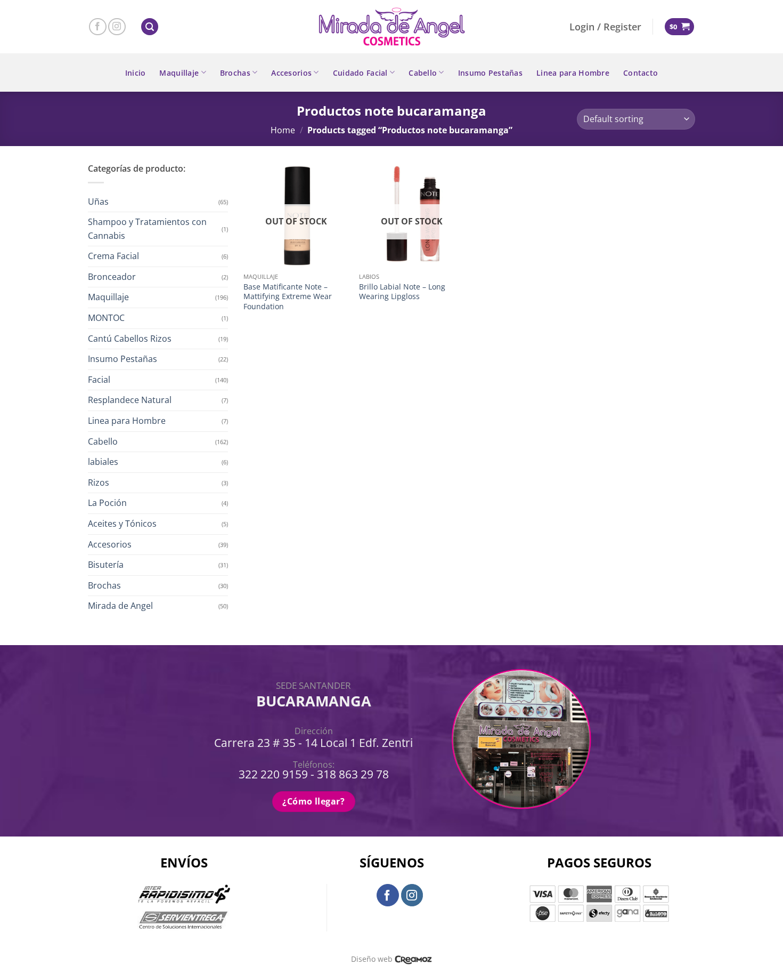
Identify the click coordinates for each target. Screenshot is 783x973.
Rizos (98, 482)
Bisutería (106, 564)
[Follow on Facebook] (98, 27)
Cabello (423, 73)
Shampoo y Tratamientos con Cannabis (147, 229)
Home (283, 130)
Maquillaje (179, 73)
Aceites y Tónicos (122, 523)
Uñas (98, 201)
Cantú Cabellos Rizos (130, 338)
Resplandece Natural (130, 400)
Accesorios (291, 73)
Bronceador (112, 277)
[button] (149, 27)
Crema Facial (113, 256)
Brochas (235, 73)
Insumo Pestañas (490, 73)
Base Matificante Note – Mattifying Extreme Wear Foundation (287, 296)
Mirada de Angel (120, 606)
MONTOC (106, 318)
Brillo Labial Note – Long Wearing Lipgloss (402, 292)
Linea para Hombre (572, 73)
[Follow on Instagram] (117, 27)
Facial (99, 379)
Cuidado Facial (360, 73)
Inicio (135, 73)
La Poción (107, 503)
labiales (103, 462)
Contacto (640, 73)
